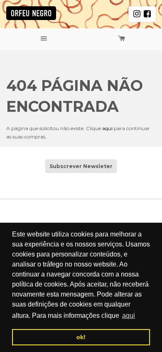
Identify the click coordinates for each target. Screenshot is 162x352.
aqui (107, 128)
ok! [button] (81, 337)
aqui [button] (128, 315)
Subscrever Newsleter (81, 166)
